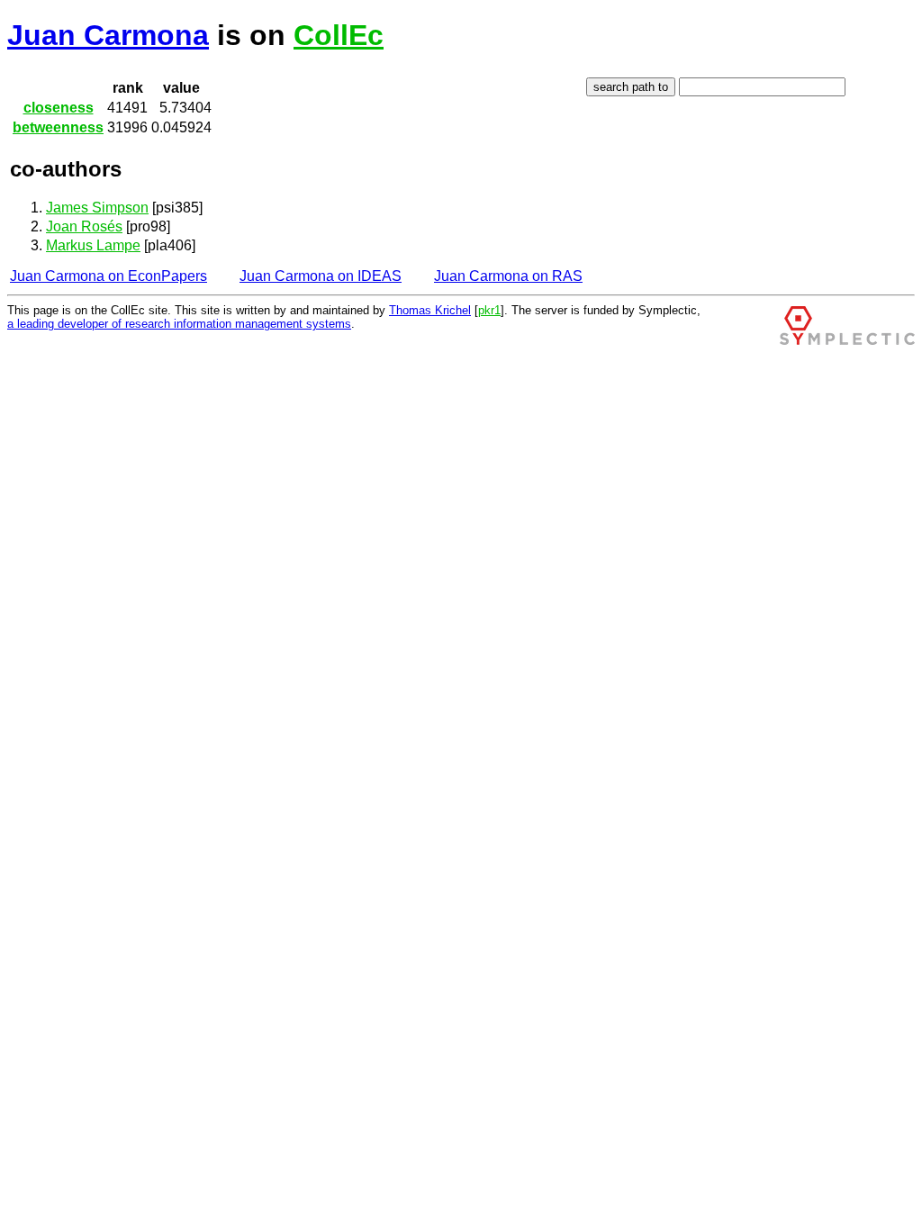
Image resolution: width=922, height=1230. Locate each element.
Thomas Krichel (430, 310)
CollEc (339, 35)
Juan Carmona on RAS (508, 276)
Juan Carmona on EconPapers (108, 276)
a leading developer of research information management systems (179, 323)
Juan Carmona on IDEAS (321, 276)
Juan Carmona (108, 35)
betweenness (58, 127)
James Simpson (97, 207)
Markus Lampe (93, 245)
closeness (58, 107)
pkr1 (489, 310)
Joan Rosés (84, 226)
